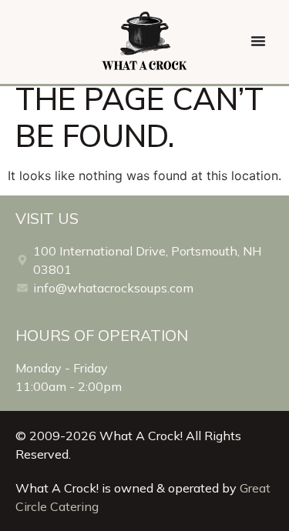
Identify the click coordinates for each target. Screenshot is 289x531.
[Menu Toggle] (258, 40)
